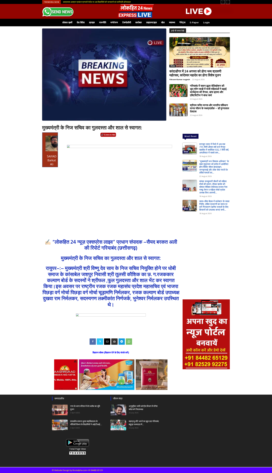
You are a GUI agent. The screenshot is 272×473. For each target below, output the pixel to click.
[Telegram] (122, 341)
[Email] (107, 341)
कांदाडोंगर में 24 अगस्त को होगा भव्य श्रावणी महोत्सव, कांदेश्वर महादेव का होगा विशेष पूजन (195, 73)
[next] (228, 2)
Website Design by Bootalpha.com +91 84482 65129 (78, 470)
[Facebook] (93, 341)
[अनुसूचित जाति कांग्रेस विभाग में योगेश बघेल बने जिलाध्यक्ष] (118, 410)
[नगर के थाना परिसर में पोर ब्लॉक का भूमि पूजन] (60, 410)
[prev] (223, 2)
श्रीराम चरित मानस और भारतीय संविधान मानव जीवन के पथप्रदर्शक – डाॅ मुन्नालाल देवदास (209, 108)
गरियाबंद (172, 66)
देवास (185, 169)
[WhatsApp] (129, 341)
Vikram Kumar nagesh (179, 79)
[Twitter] (100, 341)
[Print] (114, 341)
